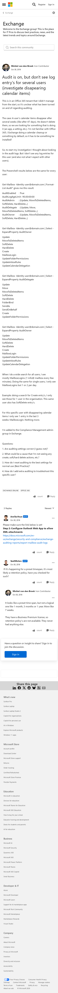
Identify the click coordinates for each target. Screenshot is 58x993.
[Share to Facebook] (19, 687)
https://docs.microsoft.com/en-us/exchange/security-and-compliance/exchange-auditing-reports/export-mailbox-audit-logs (28, 539)
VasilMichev (16, 561)
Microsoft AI (8, 843)
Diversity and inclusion (12, 961)
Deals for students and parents (15, 824)
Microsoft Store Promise (12, 777)
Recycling (44, 985)
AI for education (9, 829)
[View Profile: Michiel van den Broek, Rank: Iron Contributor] (6, 67)
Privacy (32, 982)
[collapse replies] (29, 514)
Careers (6, 937)
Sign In (51, 4)
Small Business (9, 876)
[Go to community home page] (10, 4)
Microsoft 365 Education (12, 810)
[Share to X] (24, 687)
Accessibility (8, 966)
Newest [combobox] (49, 508)
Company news (9, 947)
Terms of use (8, 985)
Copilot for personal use (12, 720)
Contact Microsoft (19, 982)
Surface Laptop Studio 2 (12, 711)
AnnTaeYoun (16, 516)
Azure (6, 890)
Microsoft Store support (12, 758)
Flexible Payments (10, 782)
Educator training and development (16, 820)
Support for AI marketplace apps (15, 904)
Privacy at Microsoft (11, 952)
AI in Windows (9, 725)
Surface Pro (8, 701)
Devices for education (11, 800)
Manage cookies (44, 982)
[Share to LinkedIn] (14, 687)
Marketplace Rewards (11, 919)
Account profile (9, 749)
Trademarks (20, 985)
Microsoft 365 (9, 857)
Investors (7, 956)
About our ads (9, 988)
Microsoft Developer (11, 895)
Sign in (15, 654)
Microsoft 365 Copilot (11, 872)
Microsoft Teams (9, 867)
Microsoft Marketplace (12, 914)
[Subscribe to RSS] (38, 687)
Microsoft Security (10, 848)
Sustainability (8, 971)
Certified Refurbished (11, 772)
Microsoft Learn (9, 900)
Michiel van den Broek (22, 66)
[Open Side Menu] (4, 4)
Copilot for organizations (12, 716)
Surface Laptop (9, 706)
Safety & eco (32, 985)
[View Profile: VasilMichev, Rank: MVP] (6, 563)
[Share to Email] (43, 687)
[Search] (34, 4)
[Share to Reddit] (29, 687)
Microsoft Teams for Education (14, 805)
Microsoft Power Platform (13, 862)
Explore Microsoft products (13, 730)
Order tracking (9, 768)
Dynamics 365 (9, 852)
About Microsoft (9, 942)
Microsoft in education (12, 796)
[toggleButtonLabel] (54, 13)
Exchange (9, 12)
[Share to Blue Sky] (34, 687)
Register (42, 4)
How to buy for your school (13, 815)
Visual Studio (8, 924)
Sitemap (7, 982)
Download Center (10, 753)
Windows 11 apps (10, 735)
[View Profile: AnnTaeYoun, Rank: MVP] (6, 518)
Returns (6, 763)
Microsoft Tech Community (13, 909)
